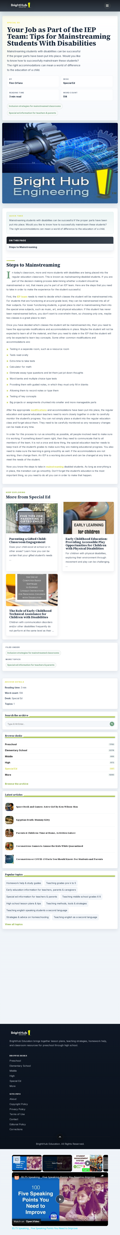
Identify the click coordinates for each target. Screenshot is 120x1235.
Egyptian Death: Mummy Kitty (33, 819)
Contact (14, 1119)
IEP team (22, 296)
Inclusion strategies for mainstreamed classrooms (35, 106)
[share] (102, 1176)
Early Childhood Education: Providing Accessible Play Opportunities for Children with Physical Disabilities (86, 544)
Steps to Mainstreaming (23, 247)
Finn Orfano (16, 83)
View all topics (14, 924)
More (59, 774)
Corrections (16, 1129)
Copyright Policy (19, 1104)
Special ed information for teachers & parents (32, 113)
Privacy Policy (17, 1109)
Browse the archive (16, 783)
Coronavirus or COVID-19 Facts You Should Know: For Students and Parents (59, 859)
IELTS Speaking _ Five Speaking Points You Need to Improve (58, 1177)
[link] (17, 1177)
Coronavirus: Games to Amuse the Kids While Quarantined (49, 846)
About (13, 1099)
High (59, 762)
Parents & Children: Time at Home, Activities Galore (46, 832)
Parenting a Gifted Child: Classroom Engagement (27, 540)
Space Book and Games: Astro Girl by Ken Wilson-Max (47, 806)
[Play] (88, 1163)
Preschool (59, 744)
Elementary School (59, 750)
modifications (39, 410)
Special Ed (13, 22)
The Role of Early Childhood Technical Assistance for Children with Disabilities (30, 614)
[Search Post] (112, 724)
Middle (59, 756)
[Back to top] (60, 1137)
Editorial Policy (18, 1124)
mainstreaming (55, 466)
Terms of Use (17, 1114)
